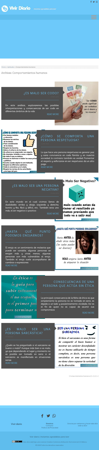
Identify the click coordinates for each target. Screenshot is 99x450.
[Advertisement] (49, 39)
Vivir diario (16, 423)
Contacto (49, 426)
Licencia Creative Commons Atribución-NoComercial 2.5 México (63, 442)
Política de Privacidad (50, 428)
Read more (53, 114)
